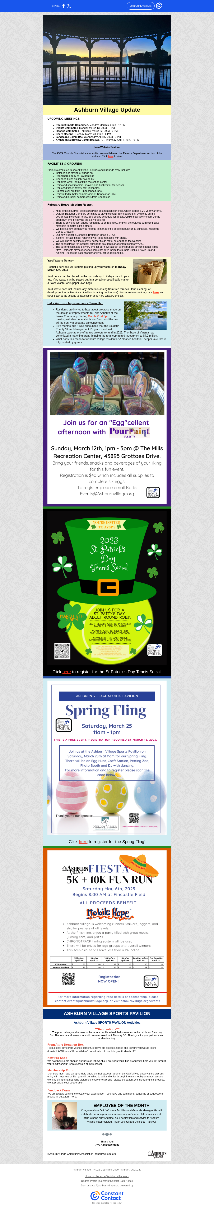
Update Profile (89, 1181)
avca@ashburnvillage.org (104, 1185)
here (110, 156)
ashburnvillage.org (105, 1154)
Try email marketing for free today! (107, 1203)
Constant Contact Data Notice (116, 1181)
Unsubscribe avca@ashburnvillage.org (107, 1176)
